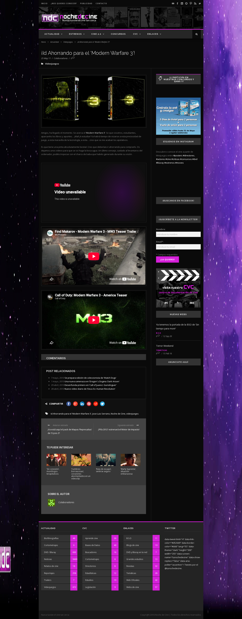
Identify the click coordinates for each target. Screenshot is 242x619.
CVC (135, 34)
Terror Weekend (164, 345)
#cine (168, 159)
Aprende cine (91, 538)
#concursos (186, 159)
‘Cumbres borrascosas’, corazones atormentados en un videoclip (80, 474)
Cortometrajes (51, 545)
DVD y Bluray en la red (136, 552)
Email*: (160, 241)
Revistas (130, 566)
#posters (177, 155)
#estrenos (169, 162)
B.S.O (158, 333)
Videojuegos (68, 42)
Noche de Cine (118, 413)
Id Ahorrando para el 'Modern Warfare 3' (71, 413)
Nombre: (161, 229)
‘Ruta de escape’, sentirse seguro (103, 470)
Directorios (90, 566)
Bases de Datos (92, 545)
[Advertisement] (162, 21)
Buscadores (90, 552)
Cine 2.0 (96, 34)
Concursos (118, 34)
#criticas (175, 159)
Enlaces (152, 34)
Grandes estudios (134, 559)
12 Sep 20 (167, 336)
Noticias (48, 559)
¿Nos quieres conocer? (64, 3)
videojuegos (132, 413)
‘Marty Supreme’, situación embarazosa (128, 471)
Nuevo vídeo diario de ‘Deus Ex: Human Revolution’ (90, 388)
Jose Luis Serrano (101, 413)
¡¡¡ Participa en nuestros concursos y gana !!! (179, 79)
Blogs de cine (132, 545)
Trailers (47, 580)
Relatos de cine (51, 566)
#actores (160, 159)
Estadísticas (90, 573)
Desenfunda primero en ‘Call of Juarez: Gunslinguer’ (90, 385)
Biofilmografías (51, 538)
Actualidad (51, 34)
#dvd (194, 159)
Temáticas (161, 350)
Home (43, 42)
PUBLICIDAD (86, 3)
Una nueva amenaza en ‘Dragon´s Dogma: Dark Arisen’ (92, 381)
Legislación (90, 587)
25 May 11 (46, 58)
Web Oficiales (132, 580)
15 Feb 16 (167, 353)
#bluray (160, 162)
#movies (179, 162)
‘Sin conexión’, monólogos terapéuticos (53, 471)
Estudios (89, 580)
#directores (188, 155)
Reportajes (49, 573)
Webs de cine (132, 587)
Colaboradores (61, 58)
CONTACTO (101, 3)
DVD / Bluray (50, 552)
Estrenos (75, 34)
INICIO (44, 3)
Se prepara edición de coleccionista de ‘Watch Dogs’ (90, 377)
